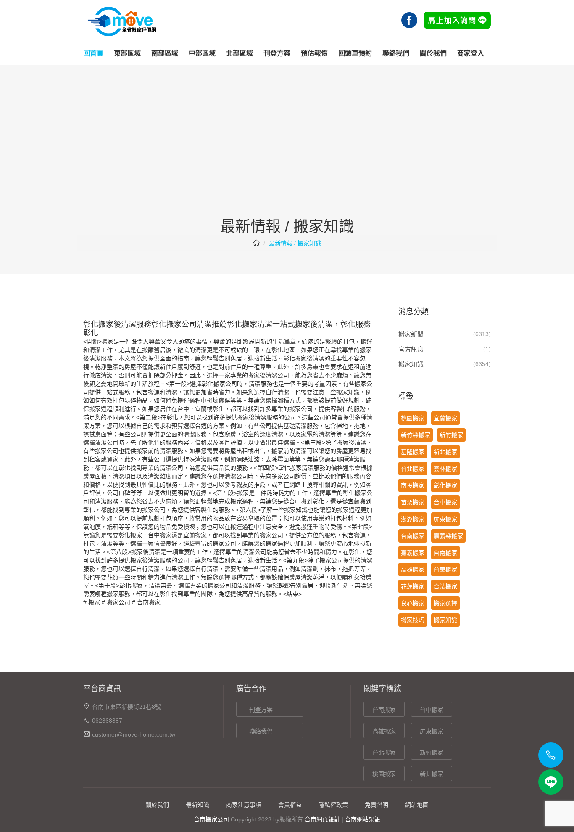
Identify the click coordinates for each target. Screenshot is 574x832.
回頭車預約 (355, 53)
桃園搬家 (412, 418)
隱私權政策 (333, 804)
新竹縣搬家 (415, 435)
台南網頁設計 (322, 819)
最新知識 (197, 804)
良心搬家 (412, 603)
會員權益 (290, 804)
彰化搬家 (295, 358)
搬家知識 (411, 364)
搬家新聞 (411, 334)
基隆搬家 (412, 451)
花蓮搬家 (412, 586)
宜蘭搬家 (445, 418)
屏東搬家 (445, 519)
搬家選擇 (445, 603)
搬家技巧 (412, 620)
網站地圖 (417, 804)
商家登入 (470, 53)
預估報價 (314, 53)
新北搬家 (445, 451)
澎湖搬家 (412, 519)
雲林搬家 (445, 468)
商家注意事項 (243, 804)
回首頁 (93, 53)
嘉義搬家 (412, 552)
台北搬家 (412, 468)
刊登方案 (276, 53)
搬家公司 (118, 602)
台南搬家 (149, 602)
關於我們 (433, 53)
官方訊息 (411, 349)
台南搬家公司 (211, 819)
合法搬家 (445, 586)
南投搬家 (412, 485)
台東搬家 (445, 569)
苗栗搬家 (412, 502)
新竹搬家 (451, 435)
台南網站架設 (362, 819)
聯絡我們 (395, 53)
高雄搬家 (412, 569)
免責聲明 (376, 804)
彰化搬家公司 (219, 383)
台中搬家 (159, 535)
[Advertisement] (287, 155)
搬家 (94, 602)
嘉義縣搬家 (448, 536)
